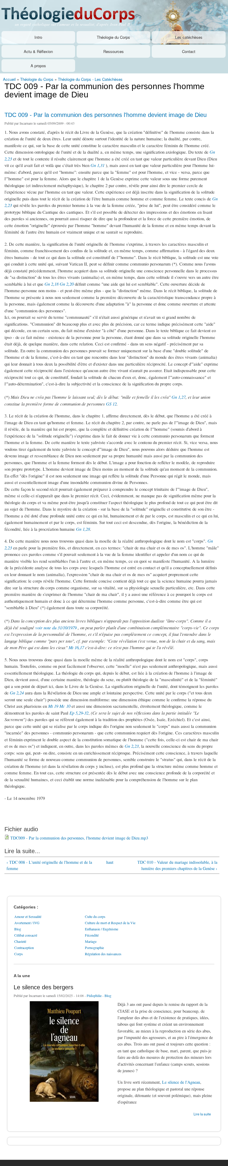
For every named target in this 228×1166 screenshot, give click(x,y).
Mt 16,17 (76, 647)
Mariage (90, 941)
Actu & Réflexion (38, 51)
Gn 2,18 (51, 284)
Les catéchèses (188, 37)
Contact (188, 51)
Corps (18, 953)
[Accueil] (75, 12)
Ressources (113, 51)
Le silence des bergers (43, 987)
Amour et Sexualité (27, 916)
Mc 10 (64, 706)
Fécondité (92, 935)
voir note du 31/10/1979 (56, 628)
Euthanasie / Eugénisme (101, 929)
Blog (17, 929)
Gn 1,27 (179, 397)
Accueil (9, 79)
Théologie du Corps (113, 37)
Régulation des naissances (103, 953)
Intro (38, 37)
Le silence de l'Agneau (181, 1082)
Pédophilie (94, 995)
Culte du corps (95, 916)
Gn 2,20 (67, 284)
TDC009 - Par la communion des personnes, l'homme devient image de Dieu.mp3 (79, 838)
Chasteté (20, 941)
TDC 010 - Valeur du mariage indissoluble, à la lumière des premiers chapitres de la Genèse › (177, 865)
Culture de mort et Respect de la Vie (110, 922)
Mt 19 (53, 706)
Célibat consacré (25, 935)
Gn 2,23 (132, 746)
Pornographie (94, 947)
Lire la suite (202, 1113)
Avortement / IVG (26, 922)
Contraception (24, 947)
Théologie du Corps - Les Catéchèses (90, 79)
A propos (38, 65)
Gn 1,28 (83, 529)
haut (109, 862)
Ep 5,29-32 (78, 713)
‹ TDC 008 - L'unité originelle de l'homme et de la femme (49, 865)
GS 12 (111, 404)
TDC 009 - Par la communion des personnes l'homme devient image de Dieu (105, 115)
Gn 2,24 (17, 693)
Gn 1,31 (97, 165)
